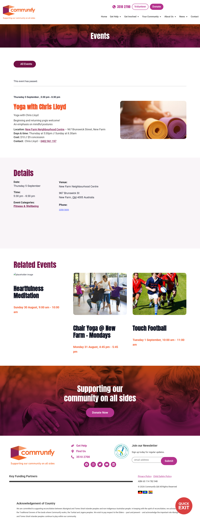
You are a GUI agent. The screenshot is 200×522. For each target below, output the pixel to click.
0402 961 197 (48, 141)
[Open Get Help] (120, 16)
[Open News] (187, 16)
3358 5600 (64, 209)
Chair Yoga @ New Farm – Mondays (94, 332)
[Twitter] (100, 464)
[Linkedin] (113, 464)
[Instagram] (93, 464)
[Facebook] (86, 464)
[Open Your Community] (160, 16)
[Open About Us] (175, 16)
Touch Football (149, 328)
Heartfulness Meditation (28, 292)
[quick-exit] (184, 506)
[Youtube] (106, 464)
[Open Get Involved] (138, 16)
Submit (169, 460)
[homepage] (19, 12)
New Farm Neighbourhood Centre (44, 129)
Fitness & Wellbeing (26, 206)
